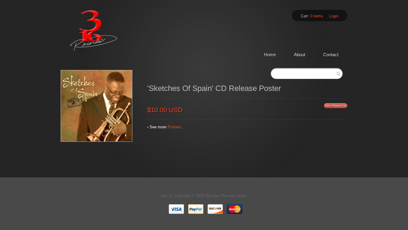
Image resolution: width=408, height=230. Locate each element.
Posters (174, 127)
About (299, 54)
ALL (164, 196)
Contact (330, 54)
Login (333, 16)
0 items (316, 16)
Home (270, 54)
